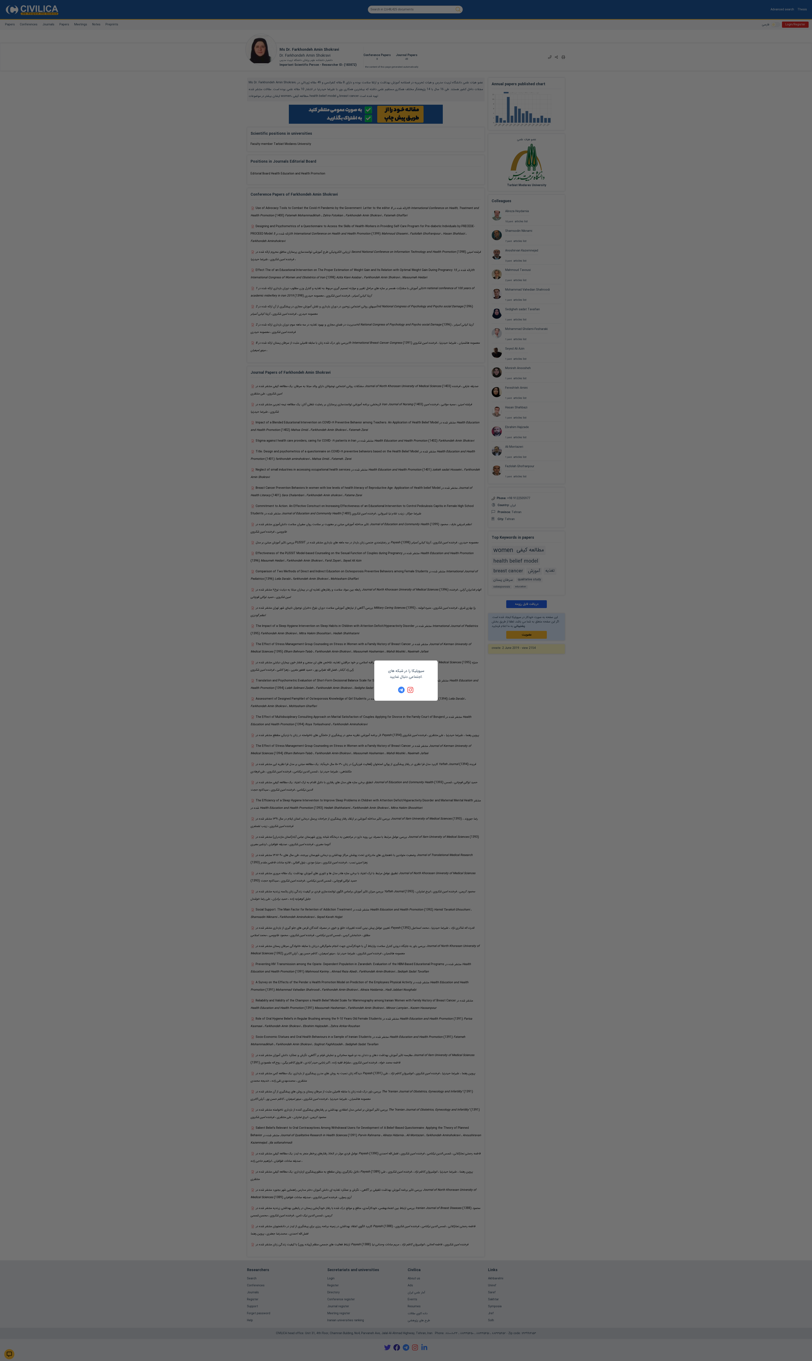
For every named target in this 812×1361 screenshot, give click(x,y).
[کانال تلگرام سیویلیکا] (401, 690)
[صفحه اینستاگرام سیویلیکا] (410, 690)
